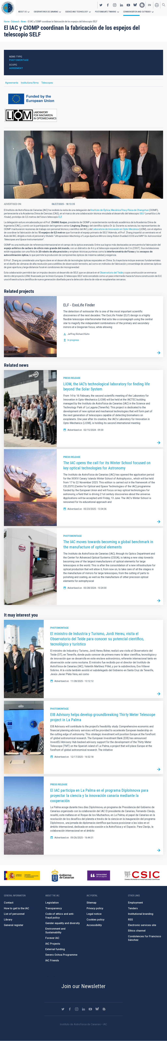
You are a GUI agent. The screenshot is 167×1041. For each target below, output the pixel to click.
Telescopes (47, 82)
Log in (156, 5)
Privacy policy (95, 908)
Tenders (133, 908)
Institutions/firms (30, 82)
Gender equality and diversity (62, 923)
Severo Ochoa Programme (61, 954)
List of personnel (14, 913)
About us (22, 12)
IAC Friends (52, 960)
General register (13, 925)
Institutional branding (140, 913)
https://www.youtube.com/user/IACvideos (128, 5)
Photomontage (72, 536)
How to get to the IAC (16, 908)
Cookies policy (95, 919)
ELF (60, 217)
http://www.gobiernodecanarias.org (62, 875)
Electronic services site (142, 925)
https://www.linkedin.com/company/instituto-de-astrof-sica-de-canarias (121, 5)
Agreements (11, 82)
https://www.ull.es (99, 875)
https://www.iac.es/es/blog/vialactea (142, 5)
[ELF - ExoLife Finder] (158, 352)
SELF (142, 213)
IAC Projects (52, 943)
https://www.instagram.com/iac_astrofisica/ (114, 5)
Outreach (15, 21)
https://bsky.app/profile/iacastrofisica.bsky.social (135, 5)
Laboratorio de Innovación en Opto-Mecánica (116, 229)
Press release (71, 378)
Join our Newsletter (83, 986)
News (23, 21)
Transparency (53, 908)
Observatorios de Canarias (46, 12)
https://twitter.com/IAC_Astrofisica (101, 5)
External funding (55, 949)
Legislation (52, 902)
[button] (83, 165)
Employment (135, 902)
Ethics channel (136, 930)
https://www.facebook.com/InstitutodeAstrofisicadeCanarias (107, 5)
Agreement (16, 68)
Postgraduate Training (105, 12)
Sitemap (91, 902)
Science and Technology (76, 12)
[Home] (8, 8)
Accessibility (94, 925)
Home (6, 21)
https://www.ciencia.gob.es (22, 875)
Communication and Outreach (137, 12)
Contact (8, 902)
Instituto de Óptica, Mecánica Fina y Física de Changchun (120, 210)
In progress (73, 340)
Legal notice (94, 913)
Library (8, 919)
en (149, 5)
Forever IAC (52, 938)
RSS (130, 919)
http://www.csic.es (142, 875)
